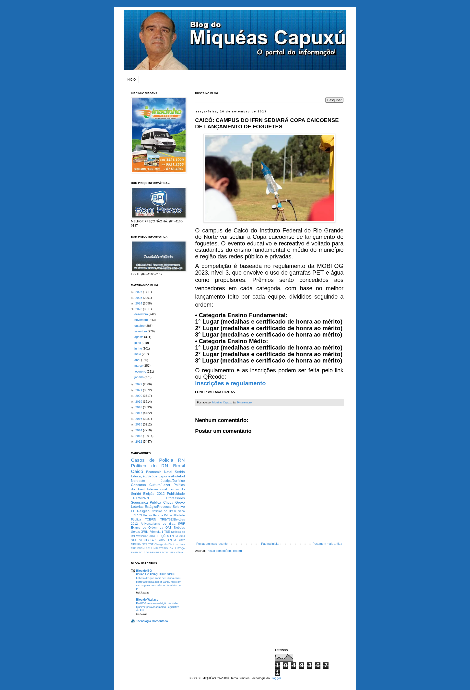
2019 (139, 401)
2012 (139, 441)
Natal (168, 472)
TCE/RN (150, 519)
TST (150, 544)
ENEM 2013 (144, 548)
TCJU (165, 552)
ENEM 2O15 (138, 552)
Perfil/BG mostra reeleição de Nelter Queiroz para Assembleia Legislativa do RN (157, 607)
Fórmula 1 (156, 531)
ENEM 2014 (177, 535)
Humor (147, 515)
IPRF (181, 523)
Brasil (179, 465)
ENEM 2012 (176, 540)
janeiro (139, 377)
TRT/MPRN (140, 498)
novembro (141, 320)
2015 (139, 424)
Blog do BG (144, 570)
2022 (139, 384)
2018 (139, 407)
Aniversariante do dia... (158, 523)
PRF (158, 552)
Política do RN (149, 465)
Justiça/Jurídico (173, 481)
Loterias (137, 506)
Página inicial (270, 543)
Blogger (275, 678)
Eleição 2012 (153, 494)
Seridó (180, 472)
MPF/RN (136, 544)
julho (138, 343)
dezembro (141, 314)
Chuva (168, 502)
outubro (139, 325)
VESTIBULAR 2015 (152, 540)
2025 (139, 298)
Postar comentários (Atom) (224, 551)
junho (138, 348)
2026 (139, 292)
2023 (139, 309)
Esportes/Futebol (171, 476)
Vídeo (179, 552)
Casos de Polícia (152, 460)
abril (137, 360)
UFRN (172, 552)
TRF (133, 548)
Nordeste (138, 481)
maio (138, 354)
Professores (175, 498)
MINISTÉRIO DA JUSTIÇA (169, 548)
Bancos (158, 515)
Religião (143, 511)
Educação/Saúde (144, 476)
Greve (180, 502)
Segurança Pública (146, 502)
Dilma (168, 515)
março (138, 365)
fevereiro (140, 371)
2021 (139, 390)
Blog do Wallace (147, 599)
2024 (139, 303)
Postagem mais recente (212, 543)
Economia (154, 472)
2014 (139, 430)
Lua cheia (179, 544)
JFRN (144, 531)
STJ (133, 540)
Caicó (137, 471)
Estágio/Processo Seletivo (165, 506)
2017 (139, 413)
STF (144, 544)
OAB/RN (150, 552)
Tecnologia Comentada (152, 621)
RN (181, 460)
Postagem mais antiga (327, 543)
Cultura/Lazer (159, 485)
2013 (139, 436)
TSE (167, 531)
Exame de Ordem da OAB (151, 527)
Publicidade (176, 494)
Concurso (138, 485)
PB (133, 511)
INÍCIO (131, 79)
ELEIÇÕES (162, 535)
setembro (141, 331)
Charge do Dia (163, 544)
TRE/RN (136, 515)
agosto (139, 337)
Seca (181, 511)
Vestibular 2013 (145, 535)
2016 (139, 419)
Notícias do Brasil (164, 511)
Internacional (157, 489)
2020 (139, 396)
